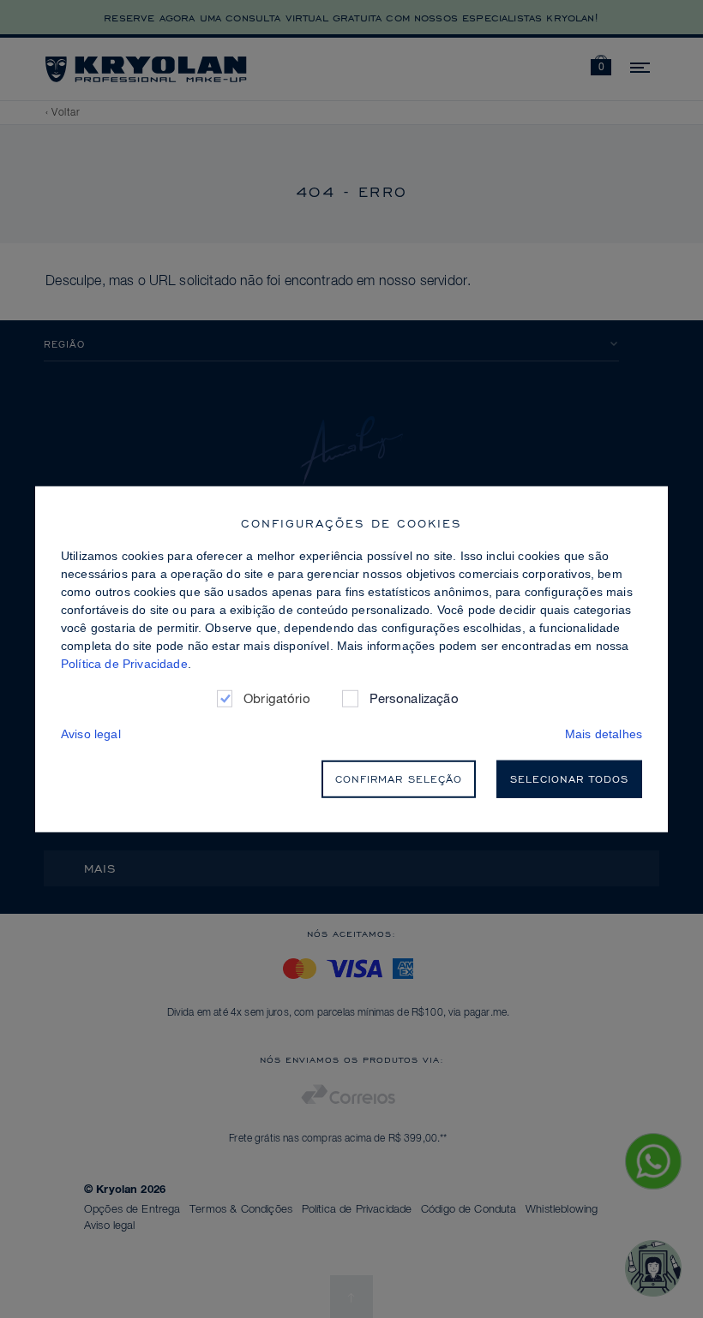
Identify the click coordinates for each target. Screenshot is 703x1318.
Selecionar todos (569, 779)
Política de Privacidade (124, 663)
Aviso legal (91, 734)
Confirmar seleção (398, 779)
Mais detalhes (603, 734)
